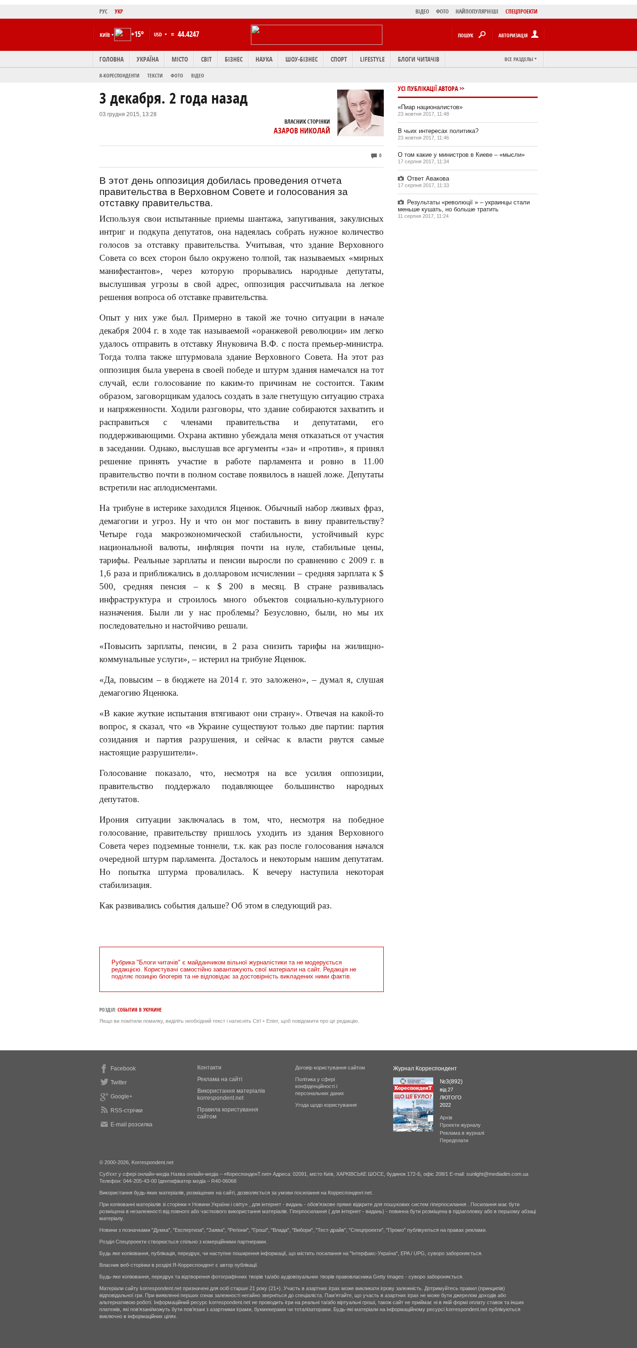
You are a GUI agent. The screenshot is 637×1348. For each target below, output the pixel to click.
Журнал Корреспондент (425, 1068)
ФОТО (442, 11)
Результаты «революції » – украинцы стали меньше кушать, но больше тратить (464, 206)
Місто (180, 59)
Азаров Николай (302, 131)
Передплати (454, 1140)
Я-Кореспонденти (119, 75)
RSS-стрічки (127, 1110)
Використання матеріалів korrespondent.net (231, 1094)
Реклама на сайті (219, 1079)
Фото (177, 75)
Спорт (339, 59)
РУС (103, 11)
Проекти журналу (460, 1125)
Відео (197, 75)
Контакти (209, 1067)
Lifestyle (372, 59)
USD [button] (158, 34)
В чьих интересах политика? (438, 130)
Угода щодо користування (326, 1105)
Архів (446, 1117)
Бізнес (233, 59)
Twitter (119, 1082)
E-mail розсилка (131, 1124)
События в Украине (140, 1009)
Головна (111, 59)
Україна (148, 59)
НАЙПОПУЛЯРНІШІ (477, 11)
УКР (119, 11)
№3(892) (451, 1081)
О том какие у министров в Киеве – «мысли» (461, 154)
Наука (264, 59)
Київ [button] (105, 34)
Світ (206, 59)
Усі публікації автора (428, 88)
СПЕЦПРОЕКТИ (521, 11)
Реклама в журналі (462, 1133)
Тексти (155, 75)
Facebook (123, 1068)
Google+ (121, 1096)
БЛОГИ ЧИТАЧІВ (418, 59)
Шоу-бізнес (301, 59)
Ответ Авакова (428, 178)
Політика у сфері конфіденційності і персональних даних (319, 1086)
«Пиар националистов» (430, 107)
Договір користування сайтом (330, 1067)
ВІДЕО (422, 11)
